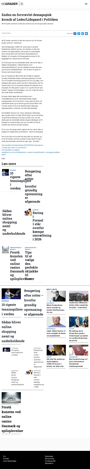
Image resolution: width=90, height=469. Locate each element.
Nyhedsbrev (49, 463)
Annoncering (49, 459)
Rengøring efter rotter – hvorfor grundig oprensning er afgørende (30, 186)
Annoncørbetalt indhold (15, 248)
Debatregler (49, 456)
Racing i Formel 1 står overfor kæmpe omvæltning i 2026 (38, 226)
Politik (71, 329)
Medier (49, 357)
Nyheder (13, 170)
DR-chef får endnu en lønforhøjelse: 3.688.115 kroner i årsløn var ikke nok (56, 362)
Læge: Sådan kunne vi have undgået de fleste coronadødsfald (56, 333)
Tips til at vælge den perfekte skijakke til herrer (30, 265)
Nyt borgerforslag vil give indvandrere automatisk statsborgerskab (78, 362)
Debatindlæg (51, 329)
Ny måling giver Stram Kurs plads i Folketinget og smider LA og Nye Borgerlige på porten (78, 335)
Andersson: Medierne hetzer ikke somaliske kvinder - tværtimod (78, 305)
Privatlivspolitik (50, 461)
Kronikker (50, 303)
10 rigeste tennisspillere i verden (15, 180)
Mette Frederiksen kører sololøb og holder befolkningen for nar (55, 308)
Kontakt (6, 459)
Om (4, 456)
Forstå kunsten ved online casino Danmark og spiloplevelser (15, 265)
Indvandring (73, 357)
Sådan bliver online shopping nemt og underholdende (7, 222)
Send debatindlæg (9, 461)
